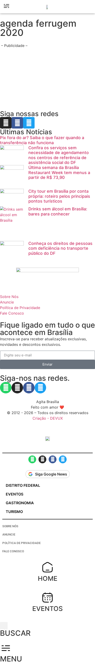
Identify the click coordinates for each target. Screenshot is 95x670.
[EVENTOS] (47, 597)
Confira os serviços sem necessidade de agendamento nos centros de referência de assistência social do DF (58, 155)
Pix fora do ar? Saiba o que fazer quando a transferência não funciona (42, 140)
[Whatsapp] (6, 387)
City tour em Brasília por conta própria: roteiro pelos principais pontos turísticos (59, 196)
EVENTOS (47, 609)
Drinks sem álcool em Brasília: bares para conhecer (57, 211)
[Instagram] (6, 123)
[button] (88, 7)
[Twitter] (29, 123)
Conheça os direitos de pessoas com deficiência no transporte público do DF (60, 248)
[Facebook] (17, 123)
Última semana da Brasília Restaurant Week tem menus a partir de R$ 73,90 (59, 172)
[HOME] (47, 567)
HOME (47, 578)
